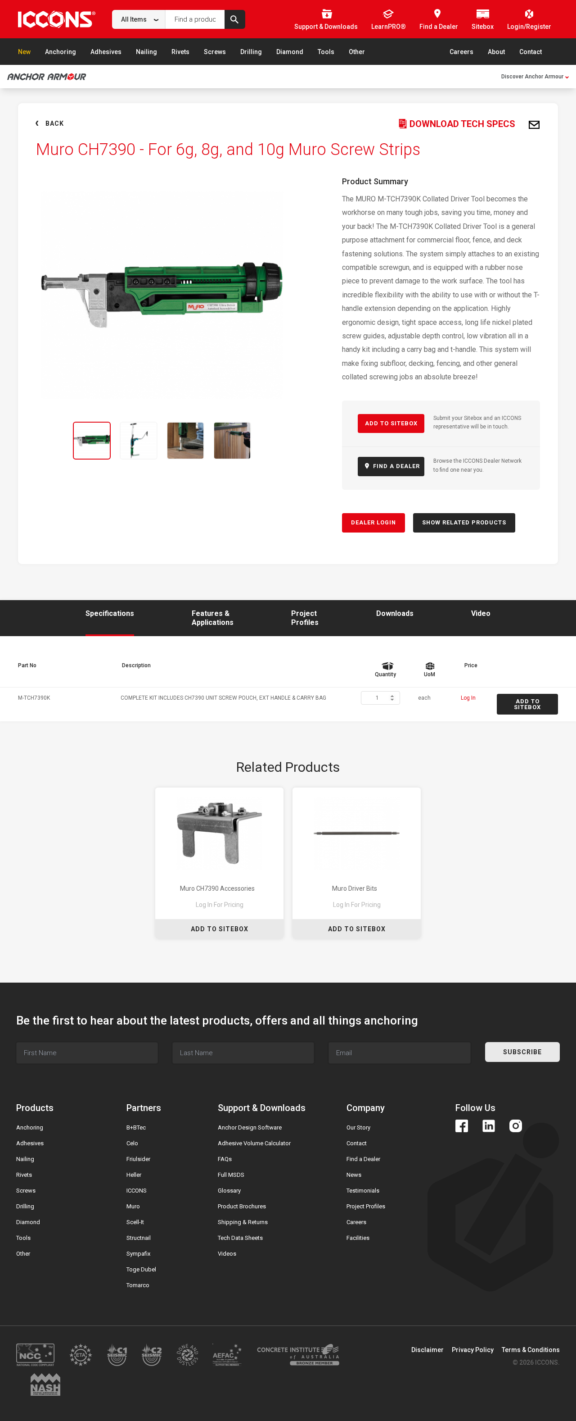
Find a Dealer (363, 1159)
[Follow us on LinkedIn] (488, 1126)
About (496, 51)
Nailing (146, 51)
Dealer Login (373, 522)
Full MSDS (231, 1174)
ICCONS (136, 1190)
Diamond (289, 51)
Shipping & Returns (243, 1222)
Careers (461, 51)
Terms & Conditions (531, 1349)
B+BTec (136, 1127)
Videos (227, 1253)
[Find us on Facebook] (461, 1126)
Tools (326, 51)
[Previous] (41, 441)
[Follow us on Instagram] (515, 1126)
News (353, 1174)
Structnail (138, 1237)
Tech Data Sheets (240, 1237)
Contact (530, 51)
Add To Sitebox (219, 929)
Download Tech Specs (461, 123)
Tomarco (137, 1285)
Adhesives (106, 51)
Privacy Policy (473, 1349)
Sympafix (138, 1253)
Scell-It (135, 1222)
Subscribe (522, 1052)
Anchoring (60, 51)
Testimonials (362, 1190)
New (24, 51)
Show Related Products (464, 522)
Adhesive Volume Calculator (254, 1143)
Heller (133, 1174)
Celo (132, 1143)
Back (54, 123)
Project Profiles (365, 1206)
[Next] (283, 441)
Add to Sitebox (391, 423)
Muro (133, 1206)
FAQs (225, 1159)
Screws (215, 51)
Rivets (180, 51)
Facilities (357, 1237)
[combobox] (139, 19)
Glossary (229, 1190)
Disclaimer (427, 1349)
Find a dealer (395, 466)
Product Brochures (242, 1206)
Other (357, 51)
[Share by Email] (534, 125)
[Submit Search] (235, 19)
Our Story (358, 1127)
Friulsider (138, 1159)
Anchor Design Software (250, 1127)
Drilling (251, 51)
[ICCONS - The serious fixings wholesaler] (56, 19)
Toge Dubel (141, 1269)
